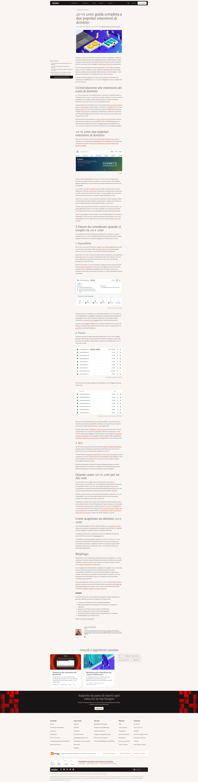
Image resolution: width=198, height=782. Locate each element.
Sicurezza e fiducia (139, 738)
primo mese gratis (88, 619)
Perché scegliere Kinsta (141, 734)
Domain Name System (82, 9)
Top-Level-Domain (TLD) (103, 119)
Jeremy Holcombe (80, 26)
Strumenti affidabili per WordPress (104, 741)
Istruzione (77, 731)
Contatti (136, 731)
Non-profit (77, 744)
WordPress (136, 660)
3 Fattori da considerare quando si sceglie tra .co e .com (62, 70)
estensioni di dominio (85, 267)
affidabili (114, 491)
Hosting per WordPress (57, 727)
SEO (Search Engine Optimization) (111, 447)
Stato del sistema (55, 744)
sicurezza (97, 588)
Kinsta (85, 628)
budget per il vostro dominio (98, 429)
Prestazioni (53, 734)
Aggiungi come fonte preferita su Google (110, 26)
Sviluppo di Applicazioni (132, 656)
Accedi (134, 3)
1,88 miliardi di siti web (104, 139)
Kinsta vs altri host (124, 741)
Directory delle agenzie (101, 738)
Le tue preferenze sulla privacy (107, 763)
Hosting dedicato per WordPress (60, 741)
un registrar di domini (114, 526)
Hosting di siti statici (139, 753)
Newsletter (122, 738)
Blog (120, 724)
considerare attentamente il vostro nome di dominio (102, 454)
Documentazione (124, 734)
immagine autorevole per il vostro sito (88, 564)
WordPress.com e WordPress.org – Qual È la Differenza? (98, 673)
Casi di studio (123, 727)
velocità (103, 588)
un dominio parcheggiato (91, 320)
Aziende (76, 727)
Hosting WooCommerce (81, 738)
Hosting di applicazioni (109, 753)
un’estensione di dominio (105, 64)
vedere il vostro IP (80, 109)
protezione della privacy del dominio (86, 438)
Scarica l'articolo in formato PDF (61, 77)
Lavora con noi (138, 727)
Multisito (76, 748)
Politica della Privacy (92, 763)
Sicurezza (53, 731)
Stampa (136, 741)
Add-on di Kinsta (55, 738)
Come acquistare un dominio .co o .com (61, 74)
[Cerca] (128, 3)
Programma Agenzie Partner (102, 734)
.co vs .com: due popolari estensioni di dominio (60, 67)
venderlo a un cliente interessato (85, 328)
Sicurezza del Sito (123, 660)
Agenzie (76, 724)
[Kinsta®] (55, 3)
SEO (119, 656)
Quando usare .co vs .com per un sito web (61, 72)
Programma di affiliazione (101, 727)
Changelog (122, 731)
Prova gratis (142, 3)
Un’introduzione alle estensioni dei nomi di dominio (61, 64)
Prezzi (52, 724)
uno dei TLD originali (89, 189)
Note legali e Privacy (140, 744)
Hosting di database (124, 753)
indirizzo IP (111, 107)
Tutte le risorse (123, 744)
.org (91, 191)
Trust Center (82, 763)
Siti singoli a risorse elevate (82, 741)
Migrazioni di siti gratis (100, 724)
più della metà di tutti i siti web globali (107, 249)
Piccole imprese (79, 734)
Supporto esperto (99, 731)
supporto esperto (88, 588)
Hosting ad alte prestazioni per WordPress (65, 673)
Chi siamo (137, 724)
